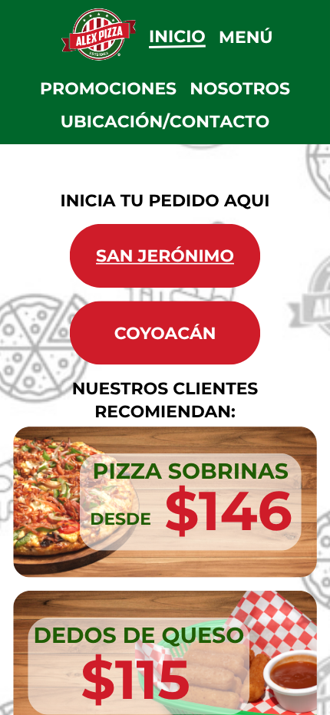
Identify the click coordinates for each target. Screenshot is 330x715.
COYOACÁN (165, 332)
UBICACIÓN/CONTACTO (165, 121)
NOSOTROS (240, 88)
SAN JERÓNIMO (165, 255)
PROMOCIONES (108, 88)
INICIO (177, 35)
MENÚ (246, 37)
